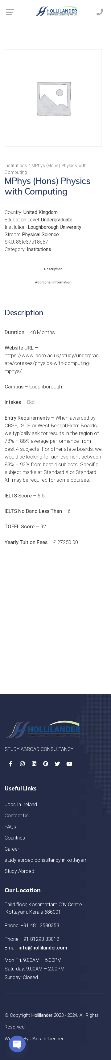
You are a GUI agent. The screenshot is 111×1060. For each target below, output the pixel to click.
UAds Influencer (47, 1038)
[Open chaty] (17, 1044)
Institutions (16, 165)
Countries (15, 838)
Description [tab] (53, 269)
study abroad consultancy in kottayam (46, 860)
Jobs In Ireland (21, 804)
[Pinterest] (45, 764)
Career (12, 849)
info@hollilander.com (42, 948)
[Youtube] (69, 764)
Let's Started (77, 665)
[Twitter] (57, 764)
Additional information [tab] (53, 282)
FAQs (10, 827)
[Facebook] (10, 764)
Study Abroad (19, 871)
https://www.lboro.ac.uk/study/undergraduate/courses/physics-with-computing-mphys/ (53, 363)
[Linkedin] (34, 764)
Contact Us (17, 816)
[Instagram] (22, 764)
